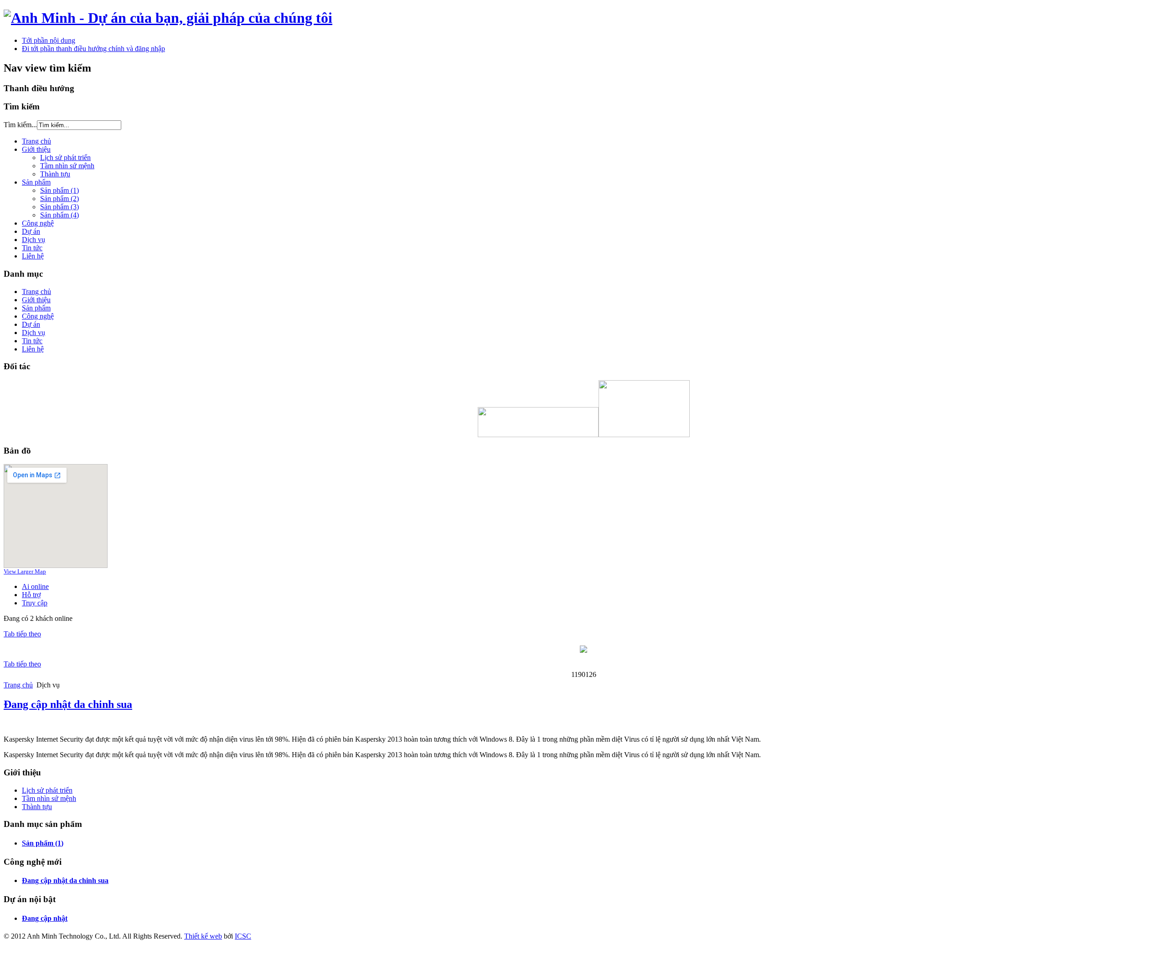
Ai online (35, 586)
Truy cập (34, 603)
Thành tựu (55, 174)
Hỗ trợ (31, 595)
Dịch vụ (33, 239)
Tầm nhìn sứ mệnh (67, 166)
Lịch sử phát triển (65, 157)
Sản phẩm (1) (59, 190)
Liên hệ (33, 256)
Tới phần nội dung (48, 40)
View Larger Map (25, 571)
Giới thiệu (36, 149)
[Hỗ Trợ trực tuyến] (583, 648)
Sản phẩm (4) (59, 215)
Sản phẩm (36, 182)
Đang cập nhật (44, 918)
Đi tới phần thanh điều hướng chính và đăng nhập (93, 48)
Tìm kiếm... (20, 125)
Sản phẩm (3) (59, 207)
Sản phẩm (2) (59, 198)
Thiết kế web (203, 936)
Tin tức (32, 248)
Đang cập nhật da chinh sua (68, 704)
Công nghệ (38, 223)
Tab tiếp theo (22, 634)
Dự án (31, 231)
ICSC (243, 936)
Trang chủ (36, 141)
